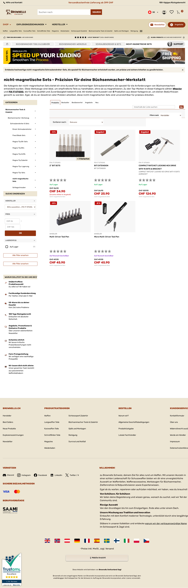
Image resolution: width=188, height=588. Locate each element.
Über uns (174, 422)
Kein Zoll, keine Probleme (19, 307)
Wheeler (177, 88)
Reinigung (134, 31)
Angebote (179, 24)
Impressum (175, 441)
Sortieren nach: (59, 122)
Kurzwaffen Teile (29, 31)
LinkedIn (58, 475)
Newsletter (7, 441)
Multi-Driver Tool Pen (59, 237)
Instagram (26, 475)
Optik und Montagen (121, 31)
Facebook (42, 475)
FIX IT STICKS (16, 91)
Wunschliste (172, 12)
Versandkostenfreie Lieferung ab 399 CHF (90, 2)
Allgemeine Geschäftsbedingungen (133, 422)
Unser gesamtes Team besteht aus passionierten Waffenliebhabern (21, 370)
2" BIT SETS (55, 165)
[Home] (6, 44)
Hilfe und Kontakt (14, 2)
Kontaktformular (177, 416)
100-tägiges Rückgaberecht (172, 2)
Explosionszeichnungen (30, 24)
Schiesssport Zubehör (79, 31)
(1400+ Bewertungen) (101, 37)
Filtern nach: (154, 115)
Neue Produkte (9, 428)
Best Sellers (8, 422)
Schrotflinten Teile (43, 31)
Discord (10, 475)
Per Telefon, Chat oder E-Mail (20, 296)
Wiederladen (65, 31)
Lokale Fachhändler (127, 435)
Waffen (5, 31)
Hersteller (58, 24)
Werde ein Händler (178, 435)
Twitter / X (74, 475)
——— (141, 30)
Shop (6, 24)
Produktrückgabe (126, 428)
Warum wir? (123, 416)
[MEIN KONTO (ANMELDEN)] (165, 12)
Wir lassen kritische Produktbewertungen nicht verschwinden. (20, 344)
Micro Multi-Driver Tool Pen (106, 237)
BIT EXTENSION (101, 165)
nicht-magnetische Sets (57, 197)
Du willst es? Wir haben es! (19, 287)
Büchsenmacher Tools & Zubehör (100, 31)
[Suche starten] (96, 12)
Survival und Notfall (77, 441)
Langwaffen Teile (16, 31)
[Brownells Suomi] (116, 541)
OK (20, 233)
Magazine (55, 31)
